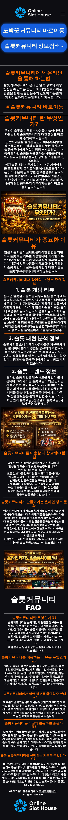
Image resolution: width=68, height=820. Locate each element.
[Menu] (62, 14)
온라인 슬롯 (12, 130)
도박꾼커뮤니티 (47, 791)
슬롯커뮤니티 (13, 149)
